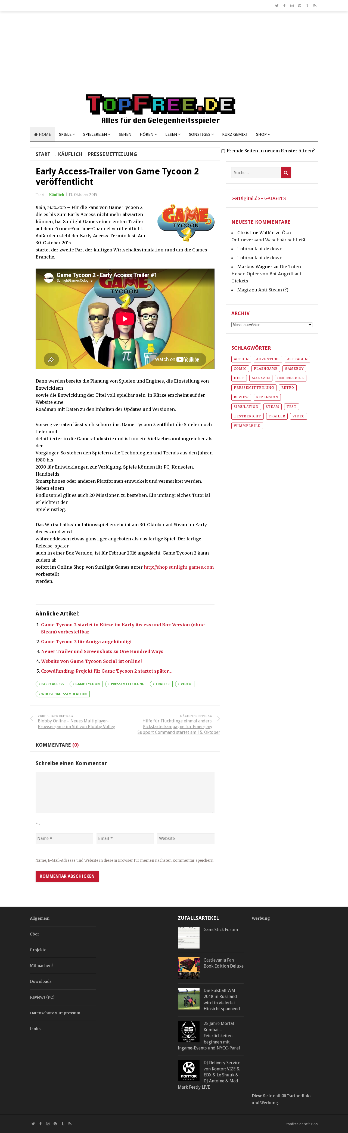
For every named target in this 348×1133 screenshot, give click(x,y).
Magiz (244, 290)
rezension (267, 397)
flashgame (266, 369)
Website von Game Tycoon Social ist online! (91, 661)
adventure (268, 359)
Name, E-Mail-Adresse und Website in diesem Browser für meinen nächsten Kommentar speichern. (125, 860)
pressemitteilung (127, 684)
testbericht (247, 416)
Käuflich (70, 154)
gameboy (294, 369)
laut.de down (268, 248)
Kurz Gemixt (235, 134)
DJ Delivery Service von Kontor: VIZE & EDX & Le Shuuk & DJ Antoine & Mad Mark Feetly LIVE (209, 1075)
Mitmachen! (41, 965)
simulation (246, 407)
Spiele (65, 134)
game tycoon (87, 684)
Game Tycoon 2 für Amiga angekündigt (86, 641)
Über (34, 934)
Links (35, 1028)
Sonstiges (199, 134)
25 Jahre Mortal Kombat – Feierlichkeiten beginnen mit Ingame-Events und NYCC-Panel (209, 1036)
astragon (297, 359)
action (241, 359)
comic (240, 369)
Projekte (38, 949)
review (241, 397)
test (292, 407)
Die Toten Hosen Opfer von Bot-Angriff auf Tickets (266, 274)
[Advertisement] (174, 55)
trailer (163, 684)
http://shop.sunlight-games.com (179, 567)
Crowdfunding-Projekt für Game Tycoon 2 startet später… (106, 671)
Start (43, 154)
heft (239, 378)
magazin (261, 378)
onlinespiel (290, 378)
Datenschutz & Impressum (55, 1013)
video (186, 684)
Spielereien (95, 134)
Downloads (40, 981)
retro (287, 388)
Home (44, 134)
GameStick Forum (221, 929)
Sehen (125, 134)
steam (272, 407)
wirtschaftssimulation (64, 694)
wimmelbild (247, 426)
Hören (147, 134)
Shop (261, 134)
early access (52, 684)
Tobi (242, 248)
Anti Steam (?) (273, 290)
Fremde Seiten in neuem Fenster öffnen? (271, 150)
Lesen (171, 134)
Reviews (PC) (42, 997)
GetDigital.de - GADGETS (258, 198)
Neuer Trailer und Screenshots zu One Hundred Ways (102, 651)
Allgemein (39, 918)
